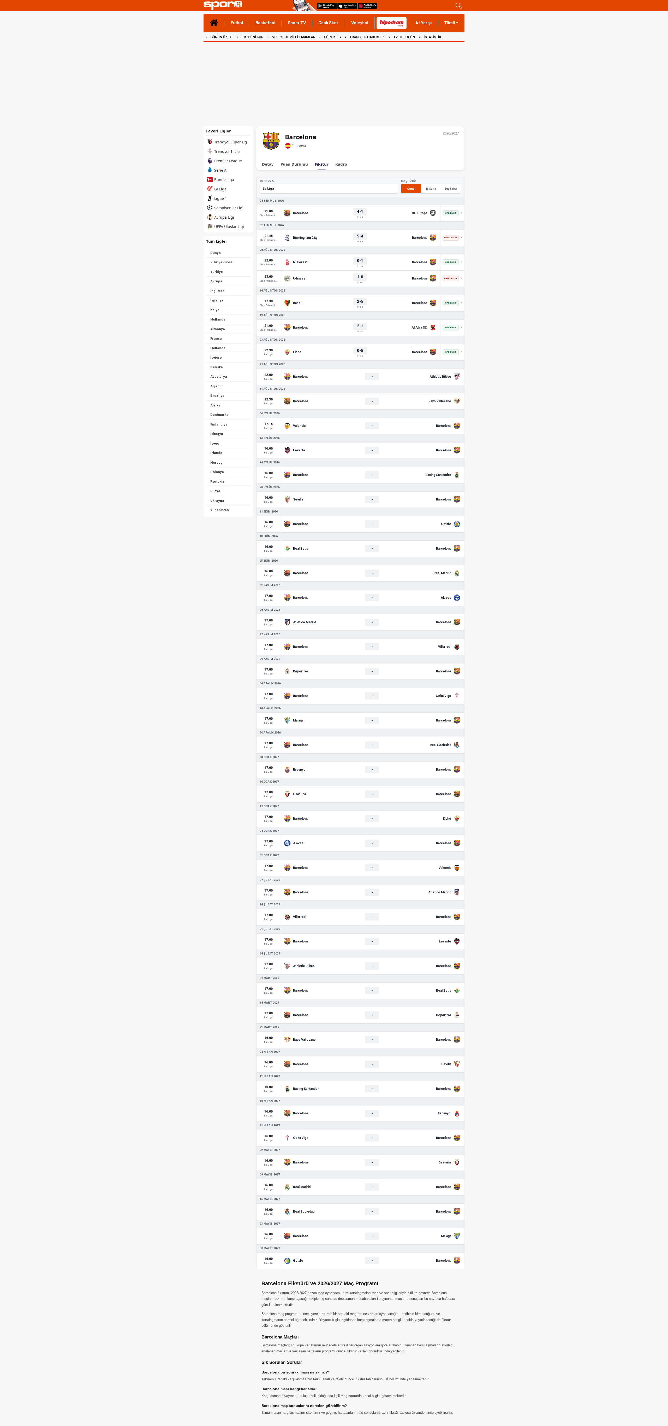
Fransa (216, 338)
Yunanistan (219, 510)
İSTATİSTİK (432, 37)
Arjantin (217, 386)
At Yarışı (423, 22)
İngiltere (217, 291)
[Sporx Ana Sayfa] (247, 5)
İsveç (214, 443)
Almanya (217, 329)
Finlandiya (219, 424)
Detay (268, 164)
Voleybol (359, 22)
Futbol (237, 22)
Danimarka (219, 415)
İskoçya (216, 434)
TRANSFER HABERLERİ (367, 37)
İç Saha (431, 188)
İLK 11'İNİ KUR (252, 37)
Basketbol (265, 22)
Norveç (216, 462)
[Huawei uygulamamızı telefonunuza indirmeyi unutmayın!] (367, 5)
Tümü (449, 22)
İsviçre (216, 357)
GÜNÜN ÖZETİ (221, 37)
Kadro (341, 164)
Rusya (215, 491)
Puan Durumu (294, 164)
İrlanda (216, 453)
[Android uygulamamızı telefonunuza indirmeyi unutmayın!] (327, 5)
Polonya (217, 472)
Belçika (216, 367)
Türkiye (216, 272)
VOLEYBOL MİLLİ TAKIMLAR (293, 37)
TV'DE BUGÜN (404, 37)
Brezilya (217, 396)
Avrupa (216, 281)
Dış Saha (451, 188)
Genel (411, 188)
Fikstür (322, 164)
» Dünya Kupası (221, 262)
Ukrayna (217, 501)
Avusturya (218, 377)
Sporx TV (297, 22)
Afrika (215, 405)
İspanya (216, 300)
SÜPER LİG (332, 37)
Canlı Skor (328, 22)
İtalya (214, 310)
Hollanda (217, 319)
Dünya (215, 253)
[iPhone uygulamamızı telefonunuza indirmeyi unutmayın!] (347, 5)
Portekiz (217, 482)
